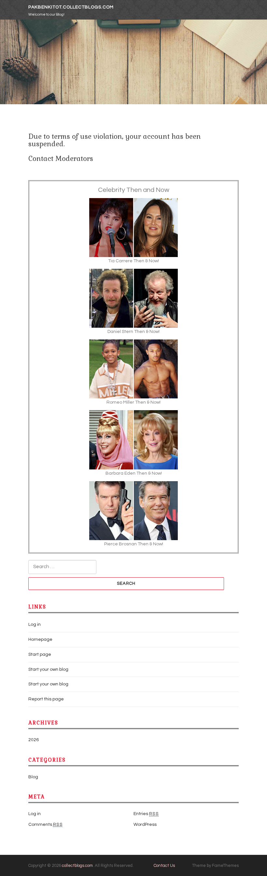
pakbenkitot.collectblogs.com (71, 7)
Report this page (46, 699)
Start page (39, 654)
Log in (34, 624)
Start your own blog (48, 669)
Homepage (40, 639)
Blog (33, 777)
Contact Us (164, 865)
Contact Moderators (60, 158)
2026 (33, 740)
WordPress (145, 824)
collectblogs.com (77, 865)
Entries (146, 813)
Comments (45, 824)
